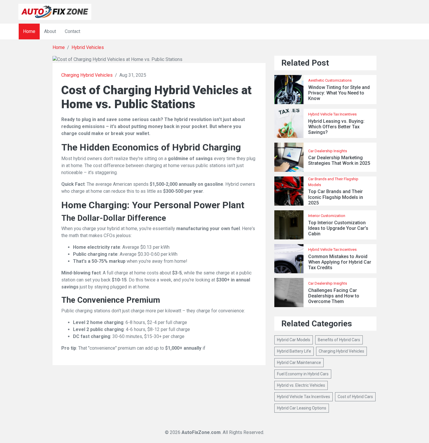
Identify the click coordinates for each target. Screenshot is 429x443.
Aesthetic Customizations (330, 80)
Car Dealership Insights (327, 151)
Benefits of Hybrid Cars (339, 339)
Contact (72, 31)
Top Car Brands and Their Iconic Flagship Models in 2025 (335, 197)
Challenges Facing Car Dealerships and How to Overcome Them (333, 296)
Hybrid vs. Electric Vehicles (301, 385)
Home (29, 31)
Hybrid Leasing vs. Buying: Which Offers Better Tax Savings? (336, 126)
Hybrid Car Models (293, 339)
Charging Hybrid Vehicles (87, 75)
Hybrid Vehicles (88, 47)
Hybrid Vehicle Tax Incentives (332, 114)
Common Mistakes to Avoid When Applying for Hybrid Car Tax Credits (339, 262)
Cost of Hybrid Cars (355, 396)
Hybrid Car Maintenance (299, 362)
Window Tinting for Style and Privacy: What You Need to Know (339, 93)
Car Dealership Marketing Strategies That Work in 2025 (339, 160)
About (50, 31)
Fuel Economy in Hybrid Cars (303, 374)
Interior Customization (326, 215)
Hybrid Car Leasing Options (301, 408)
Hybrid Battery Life (294, 351)
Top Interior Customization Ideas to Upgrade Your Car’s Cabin (338, 228)
